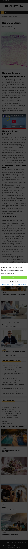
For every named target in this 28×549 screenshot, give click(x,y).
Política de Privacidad (15, 284)
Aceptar (14, 277)
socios (12, 269)
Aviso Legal (23, 284)
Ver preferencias (14, 281)
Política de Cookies (6, 284)
